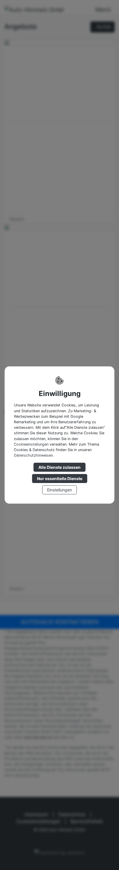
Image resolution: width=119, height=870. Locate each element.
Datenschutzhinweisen (33, 455)
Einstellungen (59, 489)
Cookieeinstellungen (31, 444)
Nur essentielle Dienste (59, 478)
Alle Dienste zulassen (59, 467)
